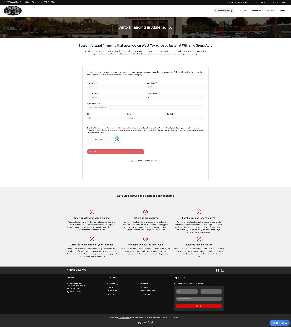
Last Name (152, 83)
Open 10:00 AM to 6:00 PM (239, 2)
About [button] (282, 11)
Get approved (112, 291)
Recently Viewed (279, 2)
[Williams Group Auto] (13, 11)
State (130, 114)
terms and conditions (122, 130)
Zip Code (171, 114)
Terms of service (146, 294)
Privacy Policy (100, 130)
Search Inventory (225, 11)
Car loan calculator (147, 291)
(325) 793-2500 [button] (49, 2)
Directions (144, 284)
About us (110, 287)
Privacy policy (112, 294)
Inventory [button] (242, 11)
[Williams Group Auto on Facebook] (216, 270)
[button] (21, 2)
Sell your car (145, 287)
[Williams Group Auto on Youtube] (221, 270)
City (89, 114)
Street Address (93, 104)
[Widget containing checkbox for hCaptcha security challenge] (104, 139)
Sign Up (199, 306)
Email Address (93, 93)
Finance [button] (255, 11)
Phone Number (153, 93)
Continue (92, 151)
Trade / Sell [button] (269, 11)
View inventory (112, 284)
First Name (92, 83)
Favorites (261, 2)
